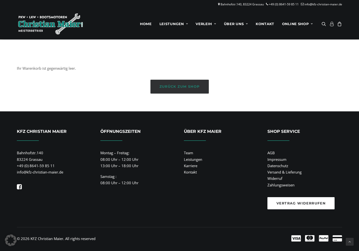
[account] (332, 24)
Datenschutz (277, 165)
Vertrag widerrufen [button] (301, 203)
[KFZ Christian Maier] (50, 24)
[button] (325, 24)
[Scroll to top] (350, 241)
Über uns (234, 24)
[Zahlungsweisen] (258, 238)
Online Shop (295, 24)
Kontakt (265, 24)
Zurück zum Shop (179, 86)
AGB (271, 152)
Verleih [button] (204, 24)
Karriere (190, 165)
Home (146, 24)
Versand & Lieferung (284, 172)
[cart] (339, 24)
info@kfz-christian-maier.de (323, 4)
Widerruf (274, 178)
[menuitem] (146, 24)
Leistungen (171, 24)
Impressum (276, 159)
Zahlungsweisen (281, 185)
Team (188, 152)
